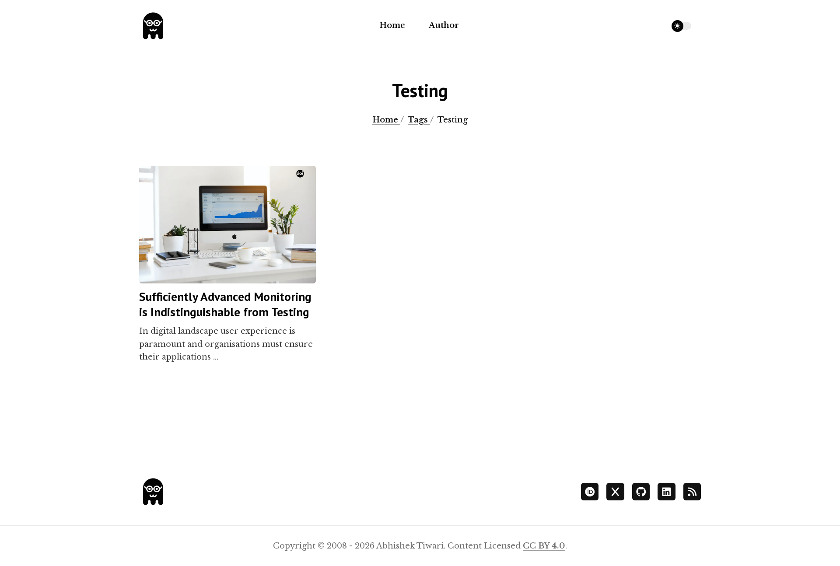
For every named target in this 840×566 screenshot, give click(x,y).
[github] (641, 492)
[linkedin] (667, 492)
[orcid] (590, 492)
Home (392, 25)
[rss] (692, 492)
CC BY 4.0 (544, 546)
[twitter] (615, 492)
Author (444, 25)
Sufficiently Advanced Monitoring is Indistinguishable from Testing (225, 304)
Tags (419, 120)
